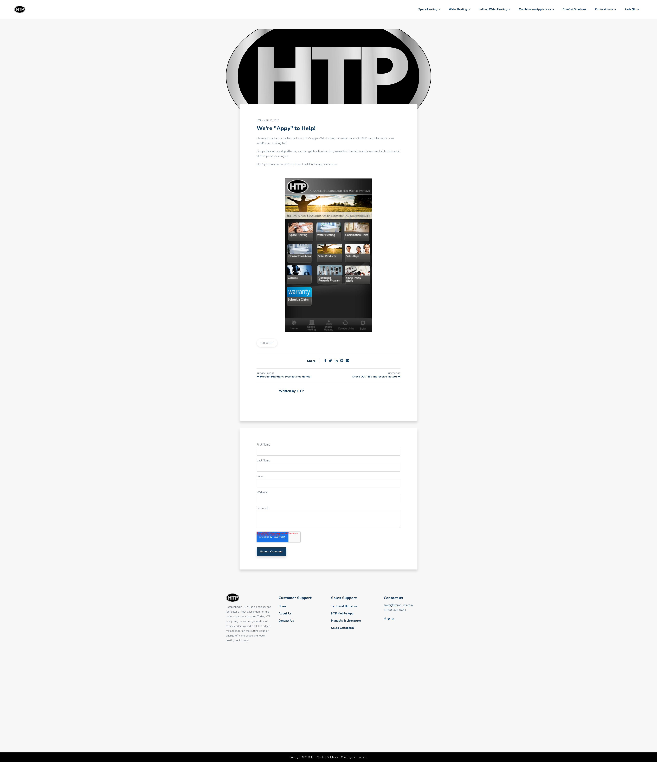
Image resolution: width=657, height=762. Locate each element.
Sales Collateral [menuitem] (342, 628)
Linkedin (393, 619)
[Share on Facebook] (325, 360)
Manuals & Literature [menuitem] (346, 621)
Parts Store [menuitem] (631, 9)
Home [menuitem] (282, 606)
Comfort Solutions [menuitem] (574, 9)
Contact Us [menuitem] (286, 621)
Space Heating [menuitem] (427, 9)
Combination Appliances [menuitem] (535, 9)
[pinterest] (341, 360)
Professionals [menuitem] (604, 9)
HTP (259, 120)
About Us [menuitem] (285, 613)
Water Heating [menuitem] (458, 9)
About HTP (267, 342)
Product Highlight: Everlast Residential (285, 377)
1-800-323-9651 (395, 610)
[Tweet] (330, 360)
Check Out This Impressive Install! (375, 377)
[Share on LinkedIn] (336, 360)
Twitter (389, 619)
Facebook (281, 401)
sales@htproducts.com (398, 605)
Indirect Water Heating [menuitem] (493, 9)
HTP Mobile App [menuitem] (342, 613)
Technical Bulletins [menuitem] (344, 606)
